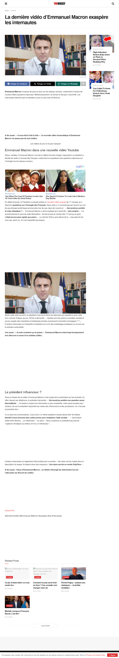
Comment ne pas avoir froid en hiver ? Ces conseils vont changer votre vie (45, 585)
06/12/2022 (37, 591)
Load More (45, 626)
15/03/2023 (9, 588)
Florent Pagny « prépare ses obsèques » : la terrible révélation (73, 585)
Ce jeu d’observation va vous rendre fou (17, 583)
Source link (9, 510)
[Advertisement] (45, 117)
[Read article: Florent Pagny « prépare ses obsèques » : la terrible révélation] (73, 573)
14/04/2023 (9, 617)
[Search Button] (113, 3)
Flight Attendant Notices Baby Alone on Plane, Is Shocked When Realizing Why (101, 57)
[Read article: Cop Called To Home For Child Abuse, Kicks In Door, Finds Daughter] (101, 80)
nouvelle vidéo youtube (56, 202)
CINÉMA (13, 10)
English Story (98, 49)
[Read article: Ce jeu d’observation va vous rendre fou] (17, 573)
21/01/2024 (97, 65)
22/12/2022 (65, 591)
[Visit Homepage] (59, 3)
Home (7, 10)
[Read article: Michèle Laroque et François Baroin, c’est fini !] (17, 602)
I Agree (112, 655)
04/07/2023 (97, 99)
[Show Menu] (6, 3)
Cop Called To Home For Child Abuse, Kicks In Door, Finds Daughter (101, 92)
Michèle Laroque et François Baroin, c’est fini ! (17, 612)
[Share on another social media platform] (83, 84)
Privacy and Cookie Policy (95, 655)
